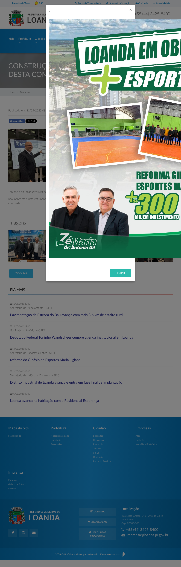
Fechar (120, 273)
